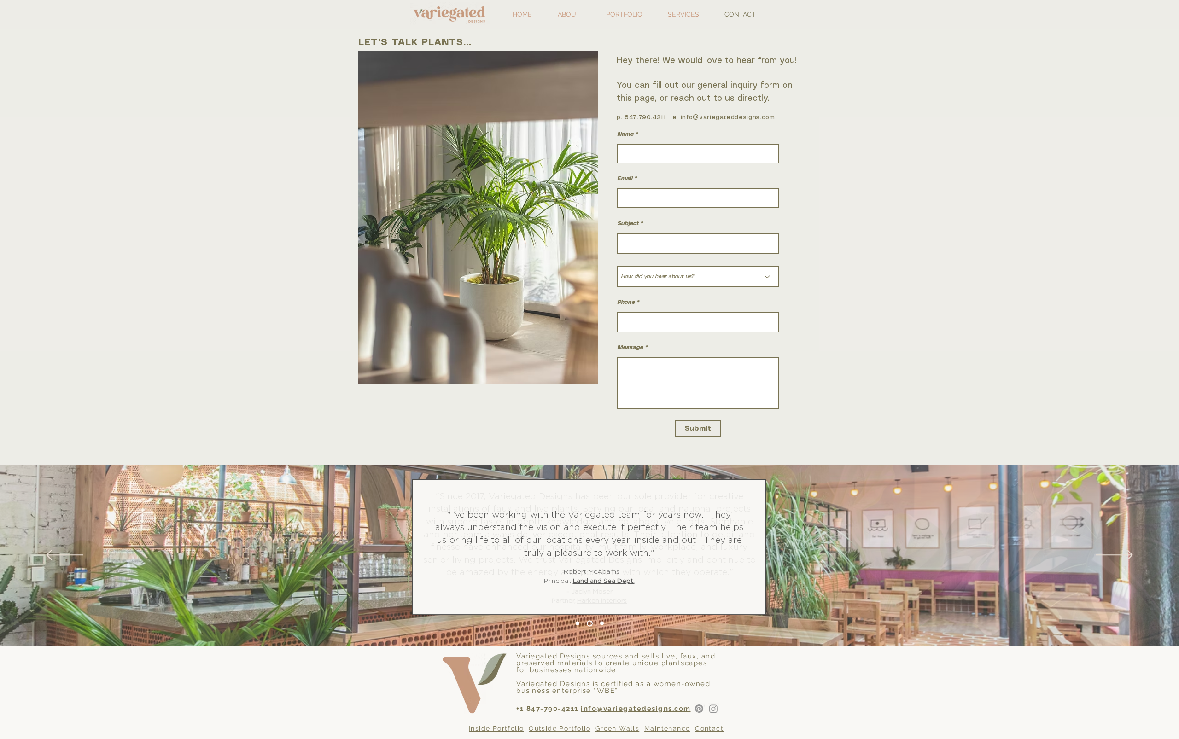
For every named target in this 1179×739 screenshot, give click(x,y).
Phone (626, 302)
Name (625, 134)
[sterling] (602, 623)
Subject (627, 223)
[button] (624, 14)
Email (624, 178)
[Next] (1114, 556)
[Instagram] (713, 708)
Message (630, 347)
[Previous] (64, 556)
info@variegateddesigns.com (728, 118)
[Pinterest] (699, 708)
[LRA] (590, 623)
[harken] (577, 623)
